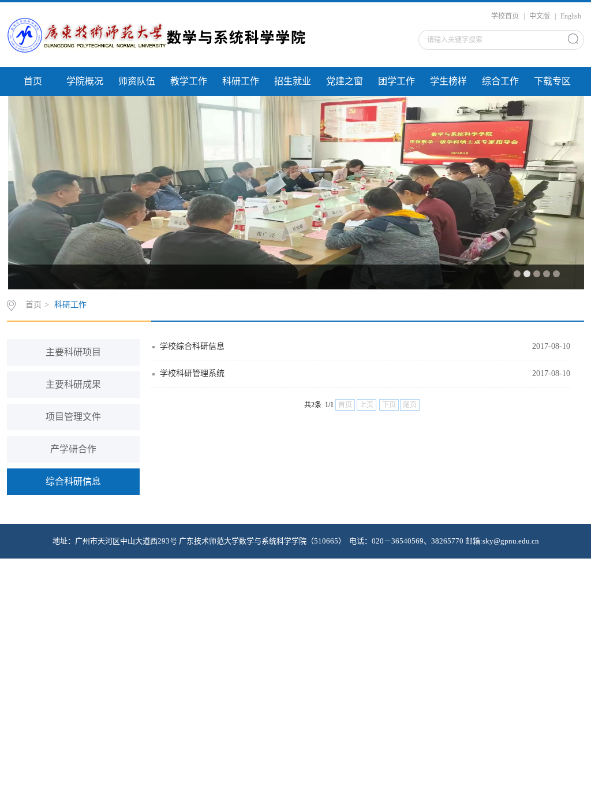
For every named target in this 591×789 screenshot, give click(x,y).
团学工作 (396, 81)
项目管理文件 (73, 417)
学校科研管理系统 (192, 373)
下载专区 (552, 81)
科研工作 (240, 81)
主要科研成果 (73, 384)
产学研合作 (73, 449)
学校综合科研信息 (192, 346)
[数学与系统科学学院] (157, 36)
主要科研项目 (73, 352)
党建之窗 (344, 81)
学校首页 (505, 16)
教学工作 (188, 81)
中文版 (539, 16)
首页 (33, 81)
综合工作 (500, 81)
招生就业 (292, 81)
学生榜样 (448, 81)
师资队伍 (136, 81)
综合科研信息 (73, 481)
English (570, 16)
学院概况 (84, 81)
